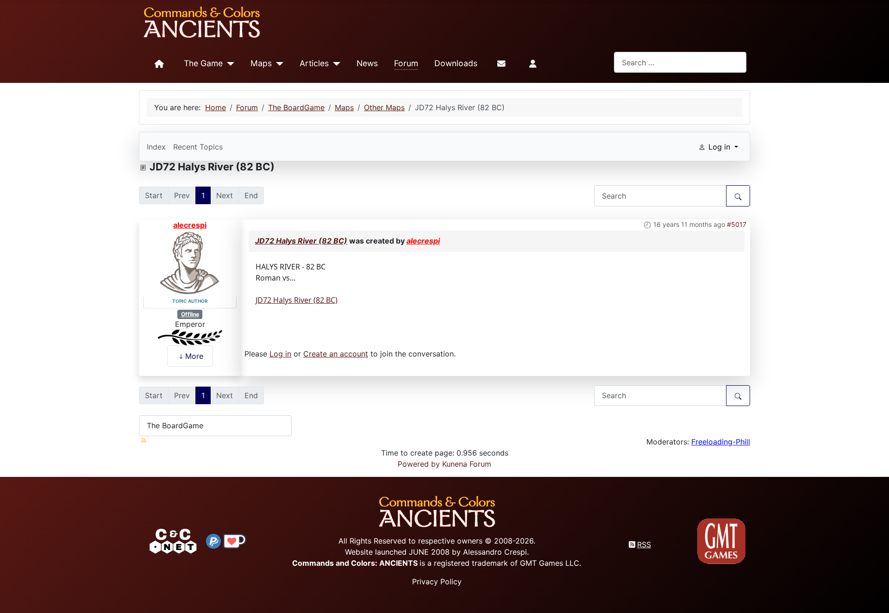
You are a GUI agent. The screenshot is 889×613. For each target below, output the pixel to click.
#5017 (736, 224)
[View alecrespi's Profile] (190, 262)
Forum (406, 63)
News (367, 63)
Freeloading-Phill (720, 441)
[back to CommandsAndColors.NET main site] (173, 540)
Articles (314, 63)
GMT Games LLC (549, 563)
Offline (190, 314)
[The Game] (228, 64)
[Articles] (334, 64)
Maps (261, 63)
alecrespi (190, 225)
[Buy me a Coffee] (234, 540)
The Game (203, 63)
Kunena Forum (466, 464)
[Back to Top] (874, 595)
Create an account (335, 353)
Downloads (455, 63)
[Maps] (277, 64)
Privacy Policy (437, 581)
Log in (280, 353)
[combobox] (680, 62)
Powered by (419, 464)
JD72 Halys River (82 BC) (301, 240)
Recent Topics (198, 146)
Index (156, 146)
